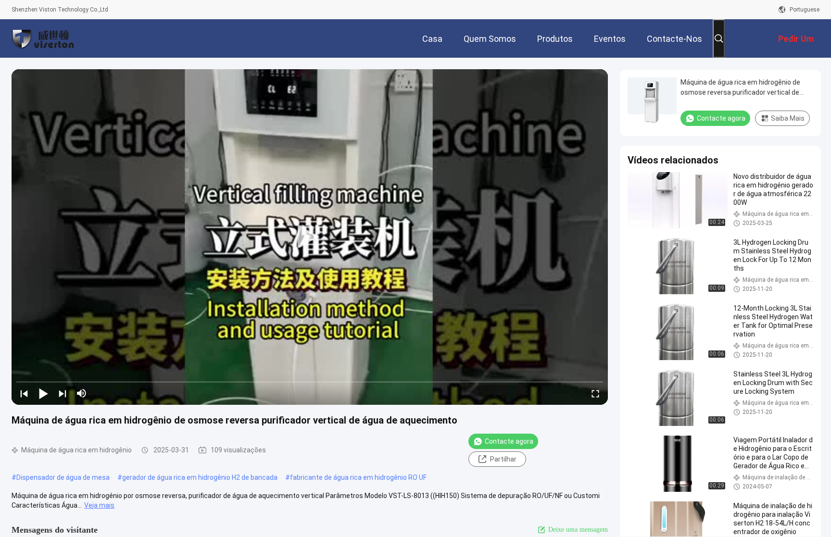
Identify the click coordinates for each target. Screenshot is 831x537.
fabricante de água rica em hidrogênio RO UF (358, 477)
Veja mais (99, 505)
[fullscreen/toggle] (595, 393)
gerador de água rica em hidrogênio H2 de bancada (199, 477)
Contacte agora (509, 441)
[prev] (24, 393)
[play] (310, 237)
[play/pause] (43, 393)
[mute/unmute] (81, 393)
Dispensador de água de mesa (63, 477)
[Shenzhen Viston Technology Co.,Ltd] (43, 38)
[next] (62, 393)
